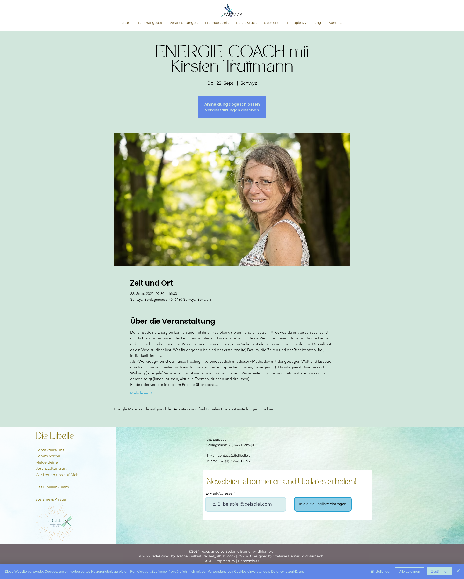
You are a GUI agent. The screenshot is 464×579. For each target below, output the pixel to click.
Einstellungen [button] (381, 571)
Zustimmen (439, 571)
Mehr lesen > (141, 393)
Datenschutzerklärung (288, 571)
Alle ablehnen (409, 571)
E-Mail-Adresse (218, 493)
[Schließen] (458, 571)
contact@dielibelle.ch (235, 455)
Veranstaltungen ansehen (232, 110)
